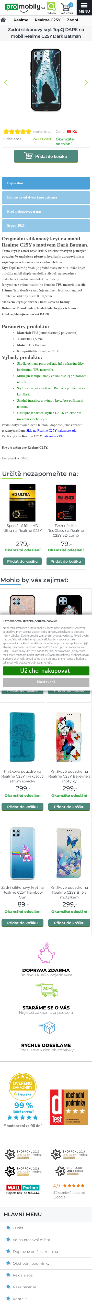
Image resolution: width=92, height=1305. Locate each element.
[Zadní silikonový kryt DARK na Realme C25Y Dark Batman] (46, 80)
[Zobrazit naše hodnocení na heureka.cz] (23, 1127)
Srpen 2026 (16, 226)
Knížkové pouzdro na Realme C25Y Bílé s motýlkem (69, 892)
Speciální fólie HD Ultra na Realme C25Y (22, 528)
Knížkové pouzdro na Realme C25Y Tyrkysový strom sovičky (22, 776)
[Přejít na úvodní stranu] (25, 8)
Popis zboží (16, 183)
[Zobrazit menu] (84, 7)
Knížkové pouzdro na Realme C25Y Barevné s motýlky (69, 776)
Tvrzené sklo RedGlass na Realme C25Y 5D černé (66, 530)
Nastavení (46, 682)
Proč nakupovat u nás (24, 211)
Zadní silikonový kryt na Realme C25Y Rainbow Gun (22, 892)
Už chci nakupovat (46, 670)
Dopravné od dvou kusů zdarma (32, 197)
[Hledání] (51, 7)
